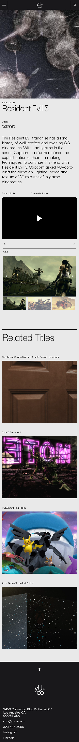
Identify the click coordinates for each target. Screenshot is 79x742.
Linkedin (8, 738)
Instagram (10, 732)
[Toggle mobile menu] (4, 5)
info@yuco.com (14, 721)
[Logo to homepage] (39, 5)
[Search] (75, 5)
